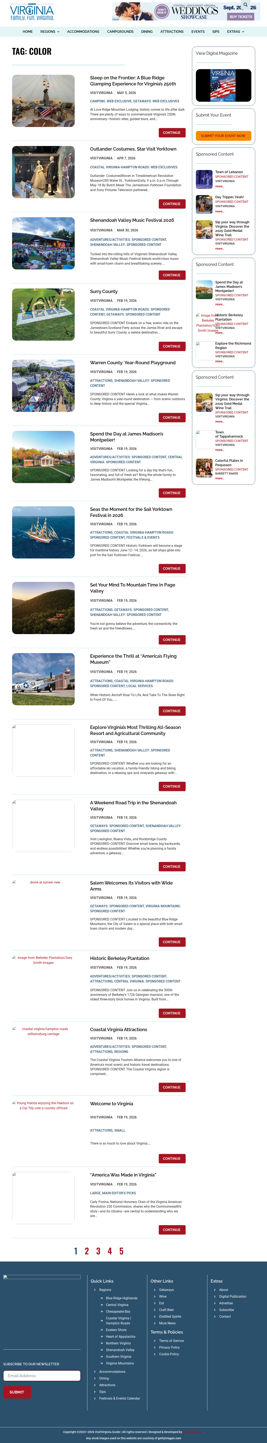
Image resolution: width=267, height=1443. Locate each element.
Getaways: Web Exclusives (156, 101)
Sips (215, 32)
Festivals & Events (143, 537)
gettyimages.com (169, 1438)
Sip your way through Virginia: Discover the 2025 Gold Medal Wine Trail (232, 228)
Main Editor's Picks (119, 1193)
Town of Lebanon (229, 172)
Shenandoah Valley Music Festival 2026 (132, 220)
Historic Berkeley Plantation (119, 958)
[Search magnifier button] (245, 4)
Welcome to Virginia (111, 1103)
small (119, 1130)
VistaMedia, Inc (193, 1432)
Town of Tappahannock (229, 434)
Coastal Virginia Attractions (118, 1029)
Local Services (139, 686)
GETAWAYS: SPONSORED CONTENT (133, 314)
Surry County (104, 291)
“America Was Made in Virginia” (123, 1175)
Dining (147, 32)
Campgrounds (120, 32)
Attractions (172, 32)
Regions (47, 32)
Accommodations (83, 32)
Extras (233, 32)
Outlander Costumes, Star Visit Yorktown (133, 149)
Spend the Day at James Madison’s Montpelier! (229, 286)
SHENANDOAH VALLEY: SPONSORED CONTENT (126, 245)
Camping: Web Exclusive (111, 101)
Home (28, 32)
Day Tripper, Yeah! (229, 197)
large (95, 1193)
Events (198, 32)
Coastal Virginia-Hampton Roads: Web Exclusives (134, 167)
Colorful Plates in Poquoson (229, 463)
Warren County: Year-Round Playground (133, 362)
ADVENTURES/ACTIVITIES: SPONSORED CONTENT (128, 240)
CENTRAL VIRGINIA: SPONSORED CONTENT (147, 981)
